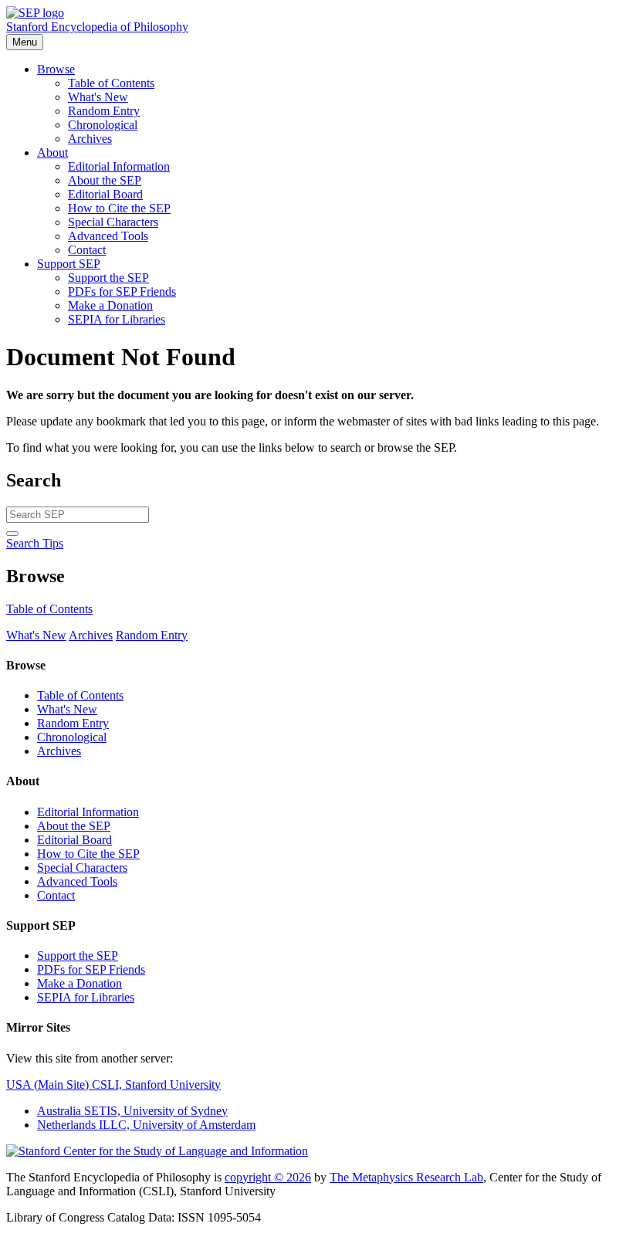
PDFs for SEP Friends (122, 291)
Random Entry (104, 110)
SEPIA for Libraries (116, 319)
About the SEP (104, 180)
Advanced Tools (108, 235)
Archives (90, 138)
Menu (24, 42)
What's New (98, 96)
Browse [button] (56, 69)
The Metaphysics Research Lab (406, 1177)
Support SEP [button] (68, 263)
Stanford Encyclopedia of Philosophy (97, 26)
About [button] (52, 152)
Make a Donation (110, 305)
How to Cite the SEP (119, 208)
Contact (87, 249)
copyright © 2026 (268, 1177)
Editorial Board (105, 194)
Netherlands (146, 1124)
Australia (132, 1110)
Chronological (102, 124)
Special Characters (113, 222)
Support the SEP (108, 277)
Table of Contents (111, 83)
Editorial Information (119, 166)
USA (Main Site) (113, 1084)
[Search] (12, 533)
